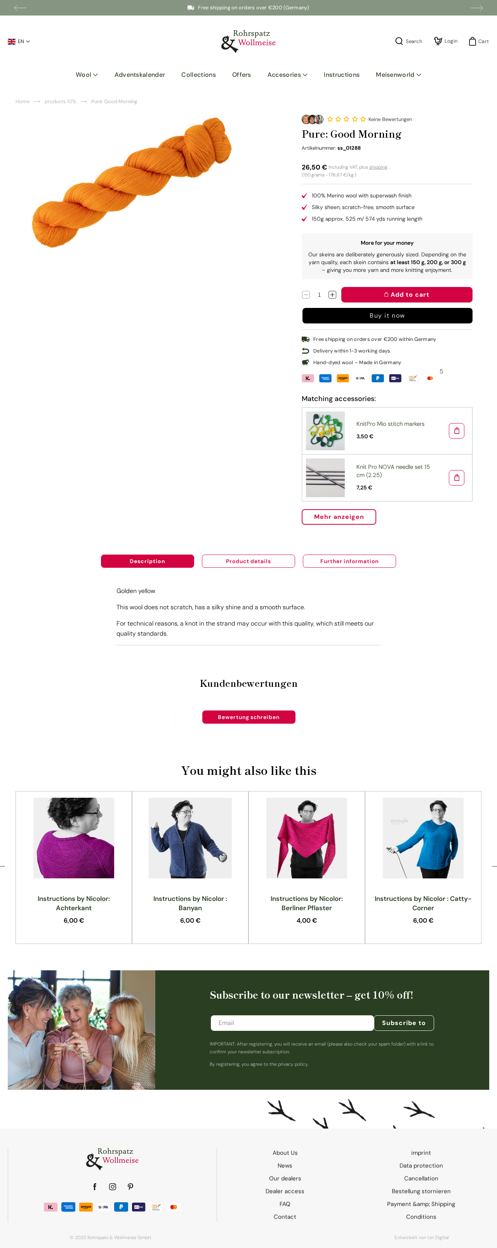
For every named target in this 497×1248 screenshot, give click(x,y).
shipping (378, 167)
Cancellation (421, 1178)
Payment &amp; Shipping (421, 1204)
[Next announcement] (476, 8)
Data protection (421, 1166)
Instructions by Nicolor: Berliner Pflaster (307, 903)
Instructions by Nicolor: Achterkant (74, 903)
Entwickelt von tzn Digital (421, 1237)
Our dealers (285, 1178)
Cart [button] (481, 41)
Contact (285, 1217)
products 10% (60, 102)
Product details (248, 561)
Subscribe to (404, 1023)
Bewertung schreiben (249, 717)
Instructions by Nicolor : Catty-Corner (423, 903)
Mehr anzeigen (339, 517)
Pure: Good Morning (114, 102)
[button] (87, 75)
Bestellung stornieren (421, 1191)
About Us (285, 1153)
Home (23, 102)
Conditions (421, 1217)
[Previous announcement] (20, 8)
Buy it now (387, 315)
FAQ (285, 1204)
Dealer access (285, 1191)
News (285, 1166)
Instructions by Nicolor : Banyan (190, 903)
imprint (421, 1153)
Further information (349, 561)
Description (147, 561)
